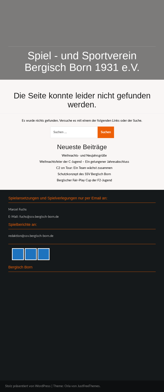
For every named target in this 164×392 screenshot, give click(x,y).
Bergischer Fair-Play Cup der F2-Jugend (84, 180)
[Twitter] (44, 254)
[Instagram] (31, 254)
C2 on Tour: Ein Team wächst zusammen (84, 168)
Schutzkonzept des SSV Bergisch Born (84, 174)
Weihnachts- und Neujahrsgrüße (84, 155)
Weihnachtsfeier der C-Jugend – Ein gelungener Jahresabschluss (84, 161)
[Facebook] (19, 254)
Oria (67, 386)
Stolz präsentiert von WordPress (28, 386)
